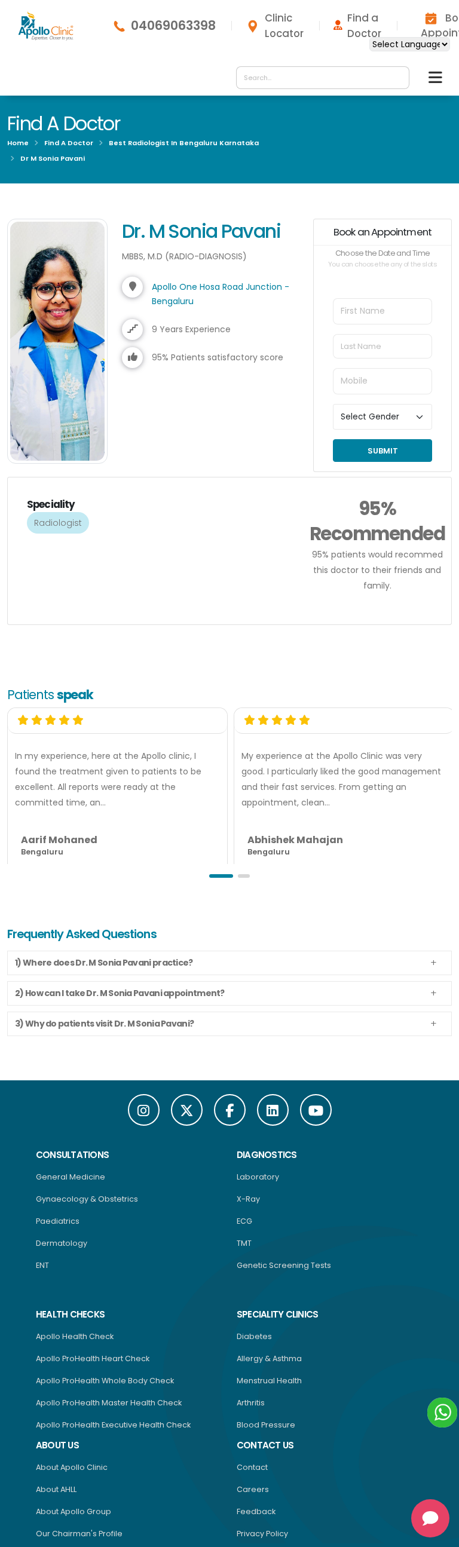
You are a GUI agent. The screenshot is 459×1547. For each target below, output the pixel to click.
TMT (244, 1243)
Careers (253, 1489)
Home (18, 143)
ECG (244, 1221)
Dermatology (61, 1243)
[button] (221, 876)
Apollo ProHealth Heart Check (92, 1358)
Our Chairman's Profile (79, 1533)
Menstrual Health (269, 1381)
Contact (252, 1467)
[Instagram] (144, 1110)
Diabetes (254, 1336)
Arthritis (251, 1403)
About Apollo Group (73, 1511)
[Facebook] (230, 1110)
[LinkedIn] (273, 1110)
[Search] (397, 77)
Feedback (256, 1511)
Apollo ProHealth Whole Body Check (105, 1381)
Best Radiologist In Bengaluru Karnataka (184, 143)
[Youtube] (316, 1110)
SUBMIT (383, 451)
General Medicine (70, 1177)
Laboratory (258, 1177)
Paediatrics (57, 1221)
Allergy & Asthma (269, 1358)
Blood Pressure (266, 1425)
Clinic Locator (284, 26)
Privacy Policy (262, 1533)
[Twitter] (187, 1110)
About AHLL (56, 1489)
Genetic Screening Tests (284, 1265)
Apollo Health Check (75, 1336)
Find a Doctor (364, 26)
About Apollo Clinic (72, 1467)
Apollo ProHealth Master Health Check (109, 1403)
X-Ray (248, 1199)
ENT (42, 1265)
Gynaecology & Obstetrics (87, 1199)
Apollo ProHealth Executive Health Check (113, 1425)
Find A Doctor (68, 143)
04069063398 (173, 25)
